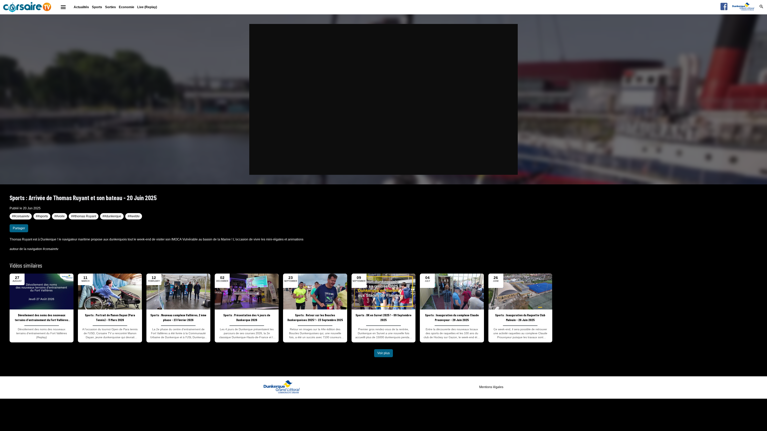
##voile (59, 216)
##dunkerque (111, 216)
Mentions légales (491, 387)
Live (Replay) (147, 7)
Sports (97, 7)
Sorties (110, 7)
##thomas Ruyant (83, 216)
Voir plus (383, 353)
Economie (126, 7)
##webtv (134, 216)
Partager (19, 228)
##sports (42, 216)
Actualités (81, 7)
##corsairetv (20, 216)
